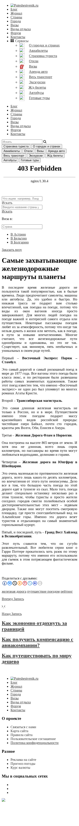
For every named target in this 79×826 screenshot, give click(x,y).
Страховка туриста (16, 146)
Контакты (18, 37)
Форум (16, 33)
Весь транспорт (14, 155)
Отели (28, 151)
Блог (14, 9)
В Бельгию (19, 238)
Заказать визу (12, 250)
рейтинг (67, 591)
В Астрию (18, 234)
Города (16, 21)
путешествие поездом (43, 591)
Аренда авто (56, 151)
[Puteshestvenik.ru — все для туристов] (24, 5)
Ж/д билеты (55, 155)
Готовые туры (30, 160)
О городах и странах (46, 146)
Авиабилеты (12, 151)
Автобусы (10, 160)
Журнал (16, 13)
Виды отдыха (21, 29)
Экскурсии (36, 155)
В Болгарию (20, 242)
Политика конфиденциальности (35, 743)
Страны (16, 17)
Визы (15, 25)
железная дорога (14, 591)
